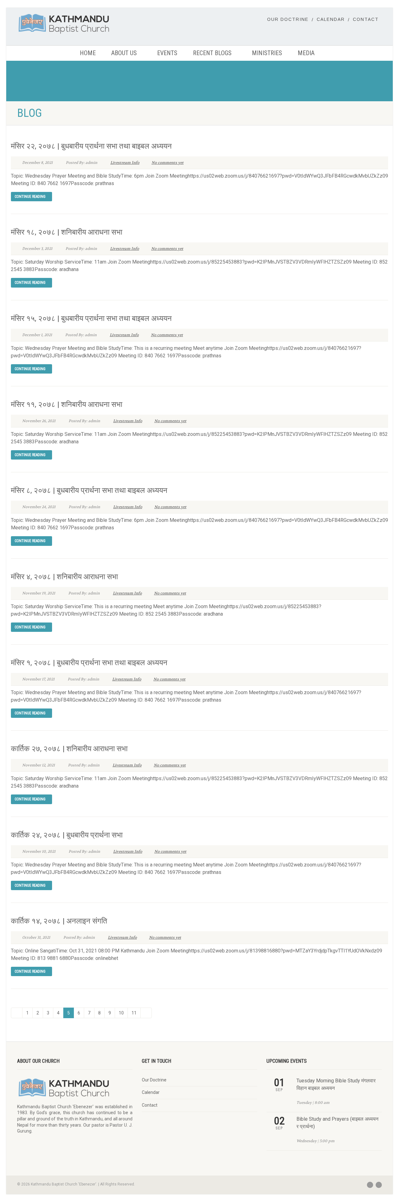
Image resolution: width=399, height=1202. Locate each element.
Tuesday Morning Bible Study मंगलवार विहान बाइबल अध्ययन (336, 1084)
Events (167, 53)
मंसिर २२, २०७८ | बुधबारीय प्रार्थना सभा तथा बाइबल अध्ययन (91, 146)
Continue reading (30, 196)
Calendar (331, 19)
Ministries (267, 53)
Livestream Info (124, 162)
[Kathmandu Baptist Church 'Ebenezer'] (74, 23)
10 (121, 1012)
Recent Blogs (212, 53)
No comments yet (167, 162)
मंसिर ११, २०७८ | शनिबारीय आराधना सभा (66, 404)
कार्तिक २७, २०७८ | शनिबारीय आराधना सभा (69, 748)
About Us (124, 53)
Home (88, 53)
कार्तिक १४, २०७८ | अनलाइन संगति (59, 921)
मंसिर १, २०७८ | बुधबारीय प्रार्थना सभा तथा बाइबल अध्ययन (89, 662)
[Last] (146, 1013)
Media (306, 53)
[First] (16, 1013)
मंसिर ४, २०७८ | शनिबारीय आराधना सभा (64, 576)
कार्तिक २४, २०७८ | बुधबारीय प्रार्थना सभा (67, 835)
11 (134, 1012)
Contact (366, 19)
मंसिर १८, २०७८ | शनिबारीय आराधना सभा (66, 232)
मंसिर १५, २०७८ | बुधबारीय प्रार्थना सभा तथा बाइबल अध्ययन (91, 318)
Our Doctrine (288, 19)
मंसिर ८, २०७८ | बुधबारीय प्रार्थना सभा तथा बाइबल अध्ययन (89, 490)
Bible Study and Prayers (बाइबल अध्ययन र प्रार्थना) (337, 1122)
